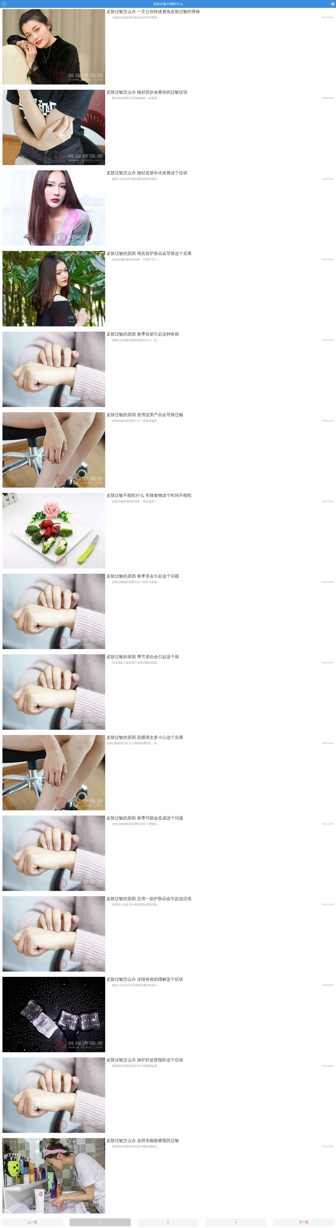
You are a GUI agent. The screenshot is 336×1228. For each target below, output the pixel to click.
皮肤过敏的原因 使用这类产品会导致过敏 (144, 414)
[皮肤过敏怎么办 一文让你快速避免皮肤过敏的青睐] (53, 47)
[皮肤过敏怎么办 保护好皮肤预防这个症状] (53, 1095)
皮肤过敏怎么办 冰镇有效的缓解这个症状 (144, 979)
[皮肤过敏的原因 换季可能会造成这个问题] (53, 854)
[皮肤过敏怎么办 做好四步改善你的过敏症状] (53, 128)
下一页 (303, 1222)
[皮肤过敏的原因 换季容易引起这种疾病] (53, 370)
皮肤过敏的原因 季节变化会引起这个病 (142, 656)
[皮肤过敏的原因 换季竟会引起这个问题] (53, 612)
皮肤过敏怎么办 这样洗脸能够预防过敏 (142, 1140)
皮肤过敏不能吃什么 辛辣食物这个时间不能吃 (149, 495)
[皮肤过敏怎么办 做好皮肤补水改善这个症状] (53, 208)
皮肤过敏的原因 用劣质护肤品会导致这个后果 (149, 253)
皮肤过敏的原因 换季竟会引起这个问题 (142, 576)
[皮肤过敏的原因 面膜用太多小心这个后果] (53, 773)
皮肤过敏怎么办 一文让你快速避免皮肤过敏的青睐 (153, 11)
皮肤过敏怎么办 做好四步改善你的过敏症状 (146, 92)
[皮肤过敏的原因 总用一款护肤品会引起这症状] (53, 934)
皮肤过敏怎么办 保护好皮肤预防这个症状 (144, 1059)
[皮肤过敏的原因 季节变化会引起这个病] (53, 692)
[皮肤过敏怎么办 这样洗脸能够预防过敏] (53, 1176)
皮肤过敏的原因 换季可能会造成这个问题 (144, 818)
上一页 (32, 1222)
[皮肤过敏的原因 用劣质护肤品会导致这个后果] (53, 289)
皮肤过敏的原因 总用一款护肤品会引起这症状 (149, 898)
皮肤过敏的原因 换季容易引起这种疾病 (142, 334)
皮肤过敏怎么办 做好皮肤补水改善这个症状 (146, 172)
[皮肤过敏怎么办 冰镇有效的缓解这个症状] (53, 1015)
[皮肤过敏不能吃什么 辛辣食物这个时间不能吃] (53, 531)
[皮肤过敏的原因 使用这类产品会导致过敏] (53, 450)
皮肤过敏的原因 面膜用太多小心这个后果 (144, 737)
